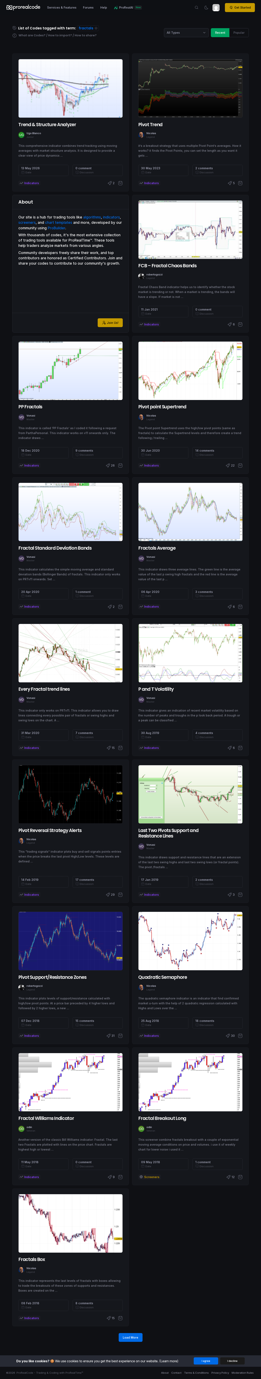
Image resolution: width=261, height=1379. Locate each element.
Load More (130, 1337)
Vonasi (31, 415)
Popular (239, 32)
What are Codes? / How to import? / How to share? (57, 35)
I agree (206, 1360)
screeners (27, 222)
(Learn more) (168, 1361)
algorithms (92, 217)
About (165, 1372)
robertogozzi (154, 274)
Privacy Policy (220, 1372)
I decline (232, 1360)
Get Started (242, 7)
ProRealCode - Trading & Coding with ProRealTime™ (50, 1372)
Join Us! (112, 322)
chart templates (58, 222)
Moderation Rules (243, 1372)
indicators (111, 217)
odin (29, 1127)
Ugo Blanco (34, 133)
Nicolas (151, 133)
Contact (176, 1372)
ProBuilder (56, 228)
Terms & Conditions (196, 1372)
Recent (220, 32)
